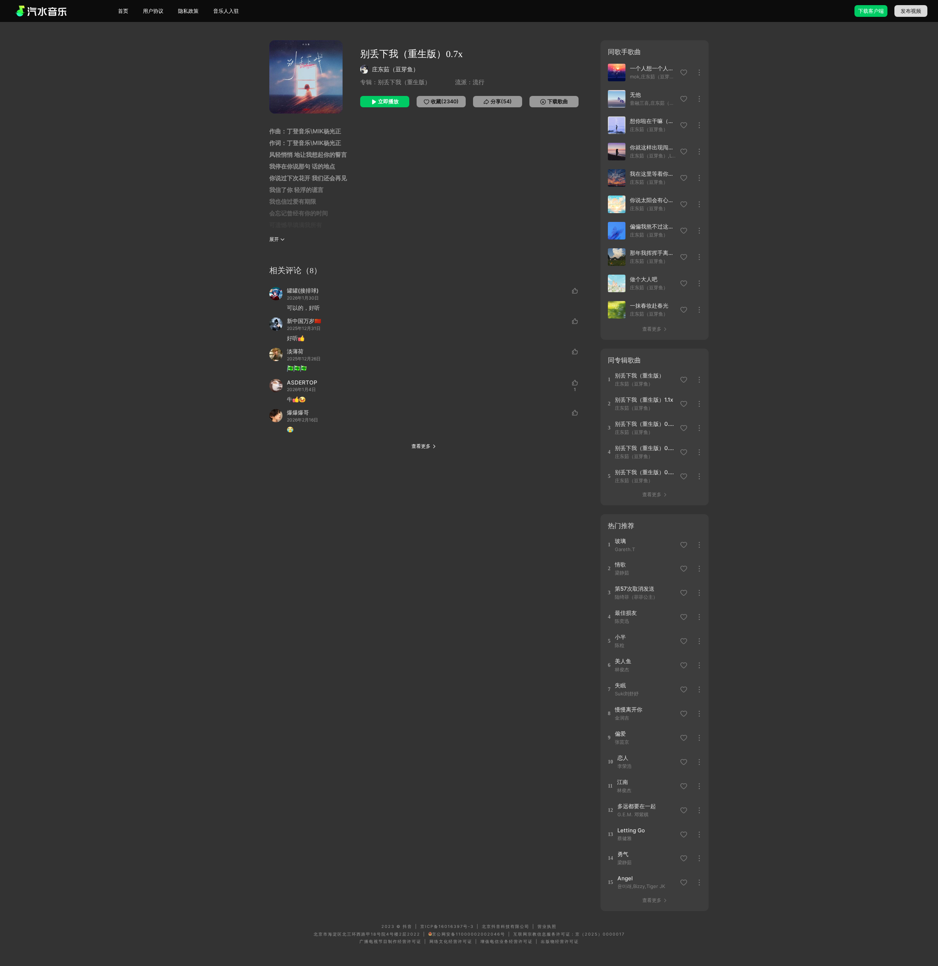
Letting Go (631, 830)
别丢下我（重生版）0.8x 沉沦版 (645, 472)
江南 (622, 782)
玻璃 (620, 541)
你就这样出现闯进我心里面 (653, 147)
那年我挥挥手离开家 (653, 252)
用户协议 (153, 11)
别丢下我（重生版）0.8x (645, 448)
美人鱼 (623, 661)
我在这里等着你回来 (653, 173)
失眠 (620, 685)
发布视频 (911, 11)
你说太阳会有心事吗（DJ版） (653, 200)
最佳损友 (626, 612)
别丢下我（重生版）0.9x (645, 423)
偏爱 (620, 733)
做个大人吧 (643, 279)
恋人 (622, 757)
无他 (635, 94)
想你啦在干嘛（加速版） (653, 121)
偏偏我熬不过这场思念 (653, 226)
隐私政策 (188, 11)
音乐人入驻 (226, 11)
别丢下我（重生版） (639, 375)
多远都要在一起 (636, 806)
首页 (123, 11)
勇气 (622, 854)
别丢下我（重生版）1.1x (644, 399)
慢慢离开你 (628, 709)
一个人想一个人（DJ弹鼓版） (653, 68)
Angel (625, 878)
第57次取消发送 (634, 588)
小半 (620, 637)
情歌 (620, 564)
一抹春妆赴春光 (649, 305)
